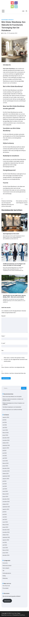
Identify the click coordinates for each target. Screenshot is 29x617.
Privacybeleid (5, 588)
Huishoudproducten (7, 573)
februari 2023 (6, 524)
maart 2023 (5, 522)
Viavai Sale (14, 613)
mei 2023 (5, 517)
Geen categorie (6, 568)
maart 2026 (5, 430)
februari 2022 (6, 550)
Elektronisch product (7, 19)
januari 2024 (5, 496)
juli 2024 (4, 481)
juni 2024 (5, 483)
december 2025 (6, 437)
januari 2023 (5, 527)
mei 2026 (5, 425)
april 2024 (5, 488)
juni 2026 (5, 422)
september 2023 (6, 506)
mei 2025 (5, 455)
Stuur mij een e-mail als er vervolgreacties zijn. (13, 367)
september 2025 (6, 445)
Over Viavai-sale (6, 585)
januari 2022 (5, 552)
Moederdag (5, 578)
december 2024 (6, 468)
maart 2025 (5, 460)
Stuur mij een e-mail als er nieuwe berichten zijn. (13, 373)
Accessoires (5, 563)
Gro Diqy (5, 33)
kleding (4, 575)
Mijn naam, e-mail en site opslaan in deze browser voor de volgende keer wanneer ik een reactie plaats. (15, 359)
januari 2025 (5, 465)
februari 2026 (6, 432)
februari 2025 (6, 463)
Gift (3, 570)
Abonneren (7, 600)
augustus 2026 (6, 417)
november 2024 (6, 471)
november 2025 (6, 440)
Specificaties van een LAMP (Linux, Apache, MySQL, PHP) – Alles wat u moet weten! (14, 296)
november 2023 (6, 501)
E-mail (3, 343)
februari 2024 (6, 494)
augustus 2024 (6, 478)
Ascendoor (9, 615)
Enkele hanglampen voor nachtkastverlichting (12, 409)
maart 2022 (5, 547)
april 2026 (5, 427)
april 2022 (5, 545)
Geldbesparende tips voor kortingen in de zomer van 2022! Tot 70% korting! (14, 264)
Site (2, 350)
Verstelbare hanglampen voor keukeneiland (12, 407)
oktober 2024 (6, 473)
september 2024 (6, 476)
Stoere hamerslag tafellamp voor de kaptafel (12, 396)
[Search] (26, 11)
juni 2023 (5, 514)
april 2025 (5, 458)
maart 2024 (5, 491)
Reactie (3, 316)
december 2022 (6, 529)
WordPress (22, 615)
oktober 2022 (6, 534)
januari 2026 (5, 435)
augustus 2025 (6, 447)
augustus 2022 (6, 540)
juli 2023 (4, 511)
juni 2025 (5, 453)
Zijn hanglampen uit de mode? (11, 233)
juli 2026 (4, 419)
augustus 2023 (6, 509)
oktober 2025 (6, 442)
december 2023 (6, 499)
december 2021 (6, 555)
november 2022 (6, 532)
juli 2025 (4, 450)
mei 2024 (5, 486)
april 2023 (5, 519)
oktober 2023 (6, 504)
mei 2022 (5, 542)
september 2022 (6, 537)
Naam (3, 336)
